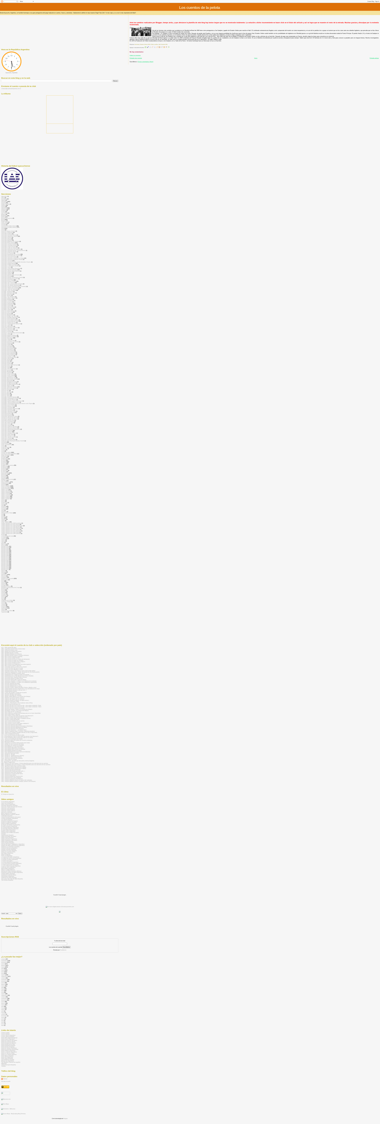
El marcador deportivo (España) (9, 828)
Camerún (3, 223)
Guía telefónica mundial (7, 1059)
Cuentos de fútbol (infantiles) (9, 453)
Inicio (255, 58)
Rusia (2, 590)
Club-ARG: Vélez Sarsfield (8, 290)
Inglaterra (3, 511)
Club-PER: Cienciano (7, 407)
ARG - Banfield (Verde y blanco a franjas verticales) (15, 655)
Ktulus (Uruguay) (5, 854)
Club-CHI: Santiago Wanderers (9, 317)
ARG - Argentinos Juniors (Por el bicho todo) (13, 648)
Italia (2, 518)
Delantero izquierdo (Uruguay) (9, 821)
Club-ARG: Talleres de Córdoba (9, 287)
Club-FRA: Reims (6, 366)
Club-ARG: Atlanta (6, 238)
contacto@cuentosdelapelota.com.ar (11, 88)
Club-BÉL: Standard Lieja (8, 293)
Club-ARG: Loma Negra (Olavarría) (10, 268)
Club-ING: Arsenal (6, 370)
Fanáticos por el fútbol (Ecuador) (10, 832)
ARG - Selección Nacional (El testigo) (11, 724)
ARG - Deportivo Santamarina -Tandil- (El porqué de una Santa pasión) (20, 672)
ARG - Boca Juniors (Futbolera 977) (10, 663)
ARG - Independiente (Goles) (9, 691)
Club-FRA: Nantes (6, 363)
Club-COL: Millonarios (7, 326)
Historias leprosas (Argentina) (9, 848)
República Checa (6, 586)
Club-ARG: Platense (6, 272)
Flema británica (5, 482)
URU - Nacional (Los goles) (8, 775)
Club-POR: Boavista (6, 415)
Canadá (3, 224)
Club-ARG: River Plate (7, 280)
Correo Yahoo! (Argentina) (8, 1035)
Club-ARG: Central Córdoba (8, 244)
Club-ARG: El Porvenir (7, 253)
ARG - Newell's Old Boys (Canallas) (10, 694)
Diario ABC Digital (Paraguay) (9, 1037)
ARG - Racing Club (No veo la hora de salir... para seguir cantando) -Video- (21, 706)
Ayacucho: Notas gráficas (8, 810)
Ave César (4, 213)
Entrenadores (5, 473)
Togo (2, 599)
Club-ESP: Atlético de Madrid (9, 336)
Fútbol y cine (4, 489)
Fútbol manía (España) (7, 837)
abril (2, 968)
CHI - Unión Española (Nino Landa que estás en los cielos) (17, 737)
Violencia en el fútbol (7, 610)
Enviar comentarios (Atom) (145, 61)
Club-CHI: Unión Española (8, 318)
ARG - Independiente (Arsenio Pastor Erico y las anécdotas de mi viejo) (20, 688)
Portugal (3, 585)
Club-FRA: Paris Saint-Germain (9, 365)
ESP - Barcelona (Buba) (7, 741)
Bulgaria (3, 220)
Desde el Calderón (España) (9, 822)
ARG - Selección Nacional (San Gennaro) (12, 728)
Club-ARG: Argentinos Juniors (9, 236)
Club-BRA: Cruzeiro (6, 302)
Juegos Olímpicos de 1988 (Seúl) (10, 532)
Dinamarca (4, 456)
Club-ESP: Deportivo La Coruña (10, 341)
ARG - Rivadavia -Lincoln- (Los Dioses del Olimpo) (15, 710)
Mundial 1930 (5, 546)
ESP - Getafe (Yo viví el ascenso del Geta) (12, 744)
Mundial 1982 (5, 560)
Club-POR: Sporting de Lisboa (9, 416)
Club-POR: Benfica (6, 413)
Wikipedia (4, 1063)
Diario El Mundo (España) (8, 1045)
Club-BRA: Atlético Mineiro (8, 298)
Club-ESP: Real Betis (7, 347)
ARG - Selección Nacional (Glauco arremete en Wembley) (16, 726)
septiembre (4, 976)
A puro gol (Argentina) (7, 803)
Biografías (4, 215)
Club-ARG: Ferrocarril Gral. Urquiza (10, 255)
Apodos (3, 202)
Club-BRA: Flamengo (7, 303)
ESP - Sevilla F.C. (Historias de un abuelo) (12, 755)
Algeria (3, 200)
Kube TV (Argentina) (6, 855)
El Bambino (4, 458)
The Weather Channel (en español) (10, 1062)
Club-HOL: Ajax (5, 367)
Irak (2, 514)
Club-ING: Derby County (7, 374)
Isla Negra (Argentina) (7, 853)
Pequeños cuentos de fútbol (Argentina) (12, 872)
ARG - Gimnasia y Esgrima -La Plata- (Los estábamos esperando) (19, 682)
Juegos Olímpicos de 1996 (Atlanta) (10, 533)
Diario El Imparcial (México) (8, 1043)
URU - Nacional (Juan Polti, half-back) (11, 772)
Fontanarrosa (5, 483)
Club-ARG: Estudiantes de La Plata (10, 254)
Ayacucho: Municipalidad (8, 809)
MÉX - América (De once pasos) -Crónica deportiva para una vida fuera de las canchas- (24, 763)
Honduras (4, 507)
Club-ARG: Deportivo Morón (8, 251)
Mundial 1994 (5, 564)
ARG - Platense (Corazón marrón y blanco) (12, 697)
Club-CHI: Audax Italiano (8, 311)
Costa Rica (4, 448)
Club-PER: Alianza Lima (7, 406)
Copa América (5, 443)
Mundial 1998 (5, 565)
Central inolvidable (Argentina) (9, 818)
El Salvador (4, 470)
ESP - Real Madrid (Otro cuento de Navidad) (13, 749)
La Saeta (3, 537)
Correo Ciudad (5, 1032)
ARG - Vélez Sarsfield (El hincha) (10, 733)
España (3, 478)
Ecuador (3, 457)
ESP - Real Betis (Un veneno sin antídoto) (12, 745)
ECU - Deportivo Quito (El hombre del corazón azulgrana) (16, 740)
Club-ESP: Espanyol (6, 343)
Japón (3, 520)
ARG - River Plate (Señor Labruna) (10, 714)
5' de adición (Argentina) (7, 801)
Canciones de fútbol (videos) (9, 227)
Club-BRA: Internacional (7, 307)
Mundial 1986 (5, 561)
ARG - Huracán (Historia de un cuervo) (11, 686)
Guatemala (4, 502)
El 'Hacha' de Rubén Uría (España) (10, 824)
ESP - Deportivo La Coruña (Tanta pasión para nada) (15, 742)
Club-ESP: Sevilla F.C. (7, 356)
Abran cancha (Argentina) (8, 804)
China (3, 229)
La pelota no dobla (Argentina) (9, 859)
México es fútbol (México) (8, 869)
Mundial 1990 (5, 563)
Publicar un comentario (135, 55)
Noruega (3, 572)
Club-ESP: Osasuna (6, 345)
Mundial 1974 (5, 558)
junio (2, 971)
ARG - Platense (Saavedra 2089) (10, 701)
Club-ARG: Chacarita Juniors (9, 245)
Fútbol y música (5, 496)
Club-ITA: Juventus (6, 392)
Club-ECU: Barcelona (7, 329)
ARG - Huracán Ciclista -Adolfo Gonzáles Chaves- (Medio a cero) (18, 687)
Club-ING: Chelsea (6, 372)
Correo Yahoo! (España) (7, 1036)
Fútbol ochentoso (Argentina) (9, 839)
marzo (3, 967)
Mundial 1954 (5, 551)
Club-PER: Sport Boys (7, 410)
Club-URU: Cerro (6, 424)
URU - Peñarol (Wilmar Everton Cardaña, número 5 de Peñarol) (18, 781)
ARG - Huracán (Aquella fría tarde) (10, 683)
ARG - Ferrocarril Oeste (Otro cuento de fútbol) (13, 679)
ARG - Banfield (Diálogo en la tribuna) (11, 654)
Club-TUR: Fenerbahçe (7, 421)
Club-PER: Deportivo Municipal (9, 408)
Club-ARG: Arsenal (6, 237)
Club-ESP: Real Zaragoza (8, 354)
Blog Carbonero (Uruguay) (8, 813)
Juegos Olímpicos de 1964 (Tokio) (10, 529)
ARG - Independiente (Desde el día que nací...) (13, 690)
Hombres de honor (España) (9, 850)
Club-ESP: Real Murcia (7, 349)
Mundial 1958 (5, 552)
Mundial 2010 (5, 569)
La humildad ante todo (7, 536)
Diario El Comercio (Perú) (8, 1041)
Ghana (3, 500)
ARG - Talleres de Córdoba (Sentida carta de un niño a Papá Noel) (19, 732)
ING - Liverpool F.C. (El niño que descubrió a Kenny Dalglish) (17, 760)
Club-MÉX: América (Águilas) (9, 397)
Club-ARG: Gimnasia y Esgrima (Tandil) (12, 259)
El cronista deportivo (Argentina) (10, 827)
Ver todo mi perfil (5, 1081)
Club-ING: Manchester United (9, 379)
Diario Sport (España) (7, 1058)
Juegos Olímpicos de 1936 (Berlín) (10, 527)
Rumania (3, 588)
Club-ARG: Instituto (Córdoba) (9, 264)
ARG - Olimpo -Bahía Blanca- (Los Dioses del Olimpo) (15, 696)
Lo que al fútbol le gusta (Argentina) (10, 866)
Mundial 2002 (5, 567)
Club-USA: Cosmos (6, 438)
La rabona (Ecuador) (6, 860)
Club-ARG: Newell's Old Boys (9, 269)
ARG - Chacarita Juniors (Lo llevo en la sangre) (14, 666)
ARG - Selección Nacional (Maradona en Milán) (14, 727)
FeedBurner (63, 950)
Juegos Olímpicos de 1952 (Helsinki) (11, 528)
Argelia (3, 206)
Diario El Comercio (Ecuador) (9, 1040)
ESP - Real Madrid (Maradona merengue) (12, 748)
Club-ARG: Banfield (6, 240)
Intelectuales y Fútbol (7, 513)
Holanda (3, 506)
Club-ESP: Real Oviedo (7, 350)
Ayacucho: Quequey (6, 812)
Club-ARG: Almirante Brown (8, 235)
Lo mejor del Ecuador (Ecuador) (10, 864)
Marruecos (4, 543)
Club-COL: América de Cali (8, 322)
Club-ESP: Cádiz (5, 339)
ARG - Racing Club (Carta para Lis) (10, 704)
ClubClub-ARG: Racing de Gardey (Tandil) (12, 440)
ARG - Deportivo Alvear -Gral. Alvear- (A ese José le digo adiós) (18, 670)
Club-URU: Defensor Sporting (9, 426)
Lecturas (3, 538)
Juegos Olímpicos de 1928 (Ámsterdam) (12, 525)
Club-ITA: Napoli (5, 394)
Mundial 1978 (5, 559)
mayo (2, 970)
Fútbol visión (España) (7, 841)
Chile (2, 228)
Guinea (3, 504)
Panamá (3, 576)
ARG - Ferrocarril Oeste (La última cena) (12, 678)
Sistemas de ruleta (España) (9, 877)
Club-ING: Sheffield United (8, 383)
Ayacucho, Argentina (11, 72)
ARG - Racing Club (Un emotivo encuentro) (13, 708)
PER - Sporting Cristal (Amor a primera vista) (13, 766)
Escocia (3, 475)
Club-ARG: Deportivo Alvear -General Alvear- (13, 250)
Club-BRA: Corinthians (7, 300)
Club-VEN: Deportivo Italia (8, 439)
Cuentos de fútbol (6, 452)
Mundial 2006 (5, 568)
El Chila (3, 460)
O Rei (2, 573)
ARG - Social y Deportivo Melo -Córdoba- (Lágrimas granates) (18, 731)
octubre (3, 959)
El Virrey (3, 471)
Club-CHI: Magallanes (7, 314)
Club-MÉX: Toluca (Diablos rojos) (10, 402)
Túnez (3, 603)
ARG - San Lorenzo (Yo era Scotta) (10, 722)
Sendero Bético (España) (8, 873)
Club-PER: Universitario (7, 412)
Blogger (65, 1118)
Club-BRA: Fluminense (7, 304)
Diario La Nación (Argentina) (9, 1052)
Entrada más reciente (136, 58)
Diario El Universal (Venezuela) (9, 1049)
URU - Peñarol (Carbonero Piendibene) (12, 778)
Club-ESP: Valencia (6, 358)
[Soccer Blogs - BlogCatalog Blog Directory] (13, 1113)
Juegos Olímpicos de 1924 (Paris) (10, 524)
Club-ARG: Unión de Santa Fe (9, 289)
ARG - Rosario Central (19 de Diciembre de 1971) (14, 717)
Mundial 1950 (164, 44)
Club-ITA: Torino (5, 395)
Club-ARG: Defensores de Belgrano (11, 249)
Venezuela (4, 608)
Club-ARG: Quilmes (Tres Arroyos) (10, 275)
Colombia (4, 442)
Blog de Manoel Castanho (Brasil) (10, 814)
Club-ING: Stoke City (6, 385)
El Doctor (3, 462)
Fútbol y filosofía (5, 491)
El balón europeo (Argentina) (9, 826)
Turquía (3, 604)
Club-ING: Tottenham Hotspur (9, 386)
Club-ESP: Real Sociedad (8, 352)
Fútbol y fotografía (6, 492)
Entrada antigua (374, 58)
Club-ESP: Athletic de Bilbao (9, 335)
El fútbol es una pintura (7, 465)
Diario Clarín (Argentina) (7, 1039)
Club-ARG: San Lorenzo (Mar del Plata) (12, 284)
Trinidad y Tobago (6, 601)
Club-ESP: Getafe (6, 344)
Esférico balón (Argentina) (8, 831)
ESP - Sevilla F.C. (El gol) (8, 754)
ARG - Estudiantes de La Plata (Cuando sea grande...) (15, 674)
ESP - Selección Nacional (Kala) (10, 753)
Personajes (4, 579)
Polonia (3, 583)
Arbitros (3, 205)
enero (2, 963)
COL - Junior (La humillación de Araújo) (12, 739)
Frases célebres (5, 485)
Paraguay (4, 577)
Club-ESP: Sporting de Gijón (9, 357)
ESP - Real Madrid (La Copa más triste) (11, 746)
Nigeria (3, 570)
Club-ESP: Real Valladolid (8, 353)
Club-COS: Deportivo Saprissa (9, 327)
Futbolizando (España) (7, 835)
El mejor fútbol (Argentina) (8, 830)
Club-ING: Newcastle (7, 380)
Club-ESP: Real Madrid (7, 348)
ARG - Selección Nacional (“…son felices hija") (13, 730)
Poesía (3, 582)
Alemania (3, 199)
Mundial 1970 (5, 556)
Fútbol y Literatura (6, 494)
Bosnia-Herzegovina (6, 218)
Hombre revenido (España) (8, 849)
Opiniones (4, 574)
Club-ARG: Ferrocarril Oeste (8, 256)
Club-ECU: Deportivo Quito (8, 330)
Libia (2, 542)
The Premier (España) (7, 880)
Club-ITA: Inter (5, 390)
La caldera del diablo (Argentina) (10, 857)
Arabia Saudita (5, 204)
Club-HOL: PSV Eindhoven (8, 368)
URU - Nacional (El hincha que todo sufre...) (13, 771)
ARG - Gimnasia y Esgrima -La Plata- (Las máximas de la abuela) (18, 681)
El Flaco (3, 464)
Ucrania (3, 605)
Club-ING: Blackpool (6, 371)
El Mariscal (4, 466)
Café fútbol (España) (6, 815)
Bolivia (3, 217)
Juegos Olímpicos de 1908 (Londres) (11, 523)
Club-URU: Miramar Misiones (9, 428)
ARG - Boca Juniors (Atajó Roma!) (10, 657)
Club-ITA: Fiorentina (6, 389)
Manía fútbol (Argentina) (7, 868)
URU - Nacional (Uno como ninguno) (11, 777)
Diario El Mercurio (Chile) (8, 1044)
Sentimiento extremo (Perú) (8, 875)
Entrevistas (4, 474)
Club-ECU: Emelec (6, 331)
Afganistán (4, 196)
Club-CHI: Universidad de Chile (9, 321)
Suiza (2, 597)
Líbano (3, 540)
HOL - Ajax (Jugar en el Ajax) (9, 759)
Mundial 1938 (5, 549)
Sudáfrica (3, 595)
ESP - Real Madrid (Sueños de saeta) (11, 750)
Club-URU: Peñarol (6, 431)
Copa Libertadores (6, 444)
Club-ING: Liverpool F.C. (7, 376)
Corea (3, 446)
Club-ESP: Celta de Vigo (8, 340)
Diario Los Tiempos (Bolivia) (9, 1054)
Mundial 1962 (5, 554)
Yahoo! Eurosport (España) (8, 1064)
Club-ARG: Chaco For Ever (8, 246)
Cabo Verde (4, 222)
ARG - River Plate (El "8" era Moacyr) (11, 712)
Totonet (5, 1079)
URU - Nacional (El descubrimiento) (11, 769)
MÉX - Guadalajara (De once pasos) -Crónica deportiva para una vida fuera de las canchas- (26, 764)
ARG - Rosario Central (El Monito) (10, 719)
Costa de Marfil (5, 447)
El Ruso (3, 469)
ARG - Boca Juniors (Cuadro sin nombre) (12, 660)
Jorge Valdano (5, 522)
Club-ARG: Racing (6, 276)
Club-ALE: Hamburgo (7, 232)
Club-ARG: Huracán (6, 260)
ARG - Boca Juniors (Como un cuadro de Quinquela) (15, 659)
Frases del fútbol (5, 487)
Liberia (3, 541)
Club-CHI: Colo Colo (6, 312)
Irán (2, 515)
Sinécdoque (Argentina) (7, 876)
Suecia (3, 596)
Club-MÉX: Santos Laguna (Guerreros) (11, 401)
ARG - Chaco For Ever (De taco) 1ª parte (12, 668)
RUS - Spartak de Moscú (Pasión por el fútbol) (13, 768)
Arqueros (3, 209)
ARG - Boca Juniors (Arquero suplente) (11, 656)
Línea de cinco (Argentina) (8, 867)
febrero (3, 965)
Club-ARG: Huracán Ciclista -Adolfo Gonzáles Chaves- (16, 262)
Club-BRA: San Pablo (7, 308)
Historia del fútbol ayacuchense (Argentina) (13, 845)
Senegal (3, 591)
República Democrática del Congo (10, 587)
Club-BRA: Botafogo (6, 299)
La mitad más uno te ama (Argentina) (11, 858)
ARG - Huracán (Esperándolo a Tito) (11, 685)
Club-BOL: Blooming (6, 294)
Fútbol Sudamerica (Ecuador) (9, 840)
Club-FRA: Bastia (6, 359)
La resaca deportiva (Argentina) (9, 862)
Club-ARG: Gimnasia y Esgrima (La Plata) (12, 258)
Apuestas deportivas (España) (9, 805)
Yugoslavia (4, 612)
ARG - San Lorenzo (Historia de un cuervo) (12, 721)
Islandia (3, 516)
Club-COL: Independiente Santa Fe (10, 323)
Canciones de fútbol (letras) (8, 226)
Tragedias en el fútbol (7, 600)
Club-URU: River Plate (7, 434)
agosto (3, 974)
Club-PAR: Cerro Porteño (8, 404)
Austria (3, 211)
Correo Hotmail (5, 1034)
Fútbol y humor (5, 493)
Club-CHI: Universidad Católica (9, 320)
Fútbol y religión (5, 498)
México (3, 545)
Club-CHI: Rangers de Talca (8, 316)
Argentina (4, 208)
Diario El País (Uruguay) (7, 1046)
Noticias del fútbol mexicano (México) (11, 871)
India (2, 510)
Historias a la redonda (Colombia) (10, 846)
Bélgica (3, 214)
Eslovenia (4, 476)
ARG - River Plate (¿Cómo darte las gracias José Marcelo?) (17, 715)
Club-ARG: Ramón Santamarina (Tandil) (12, 277)
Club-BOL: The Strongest (8, 296)
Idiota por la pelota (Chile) (8, 851)
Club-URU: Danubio (6, 425)
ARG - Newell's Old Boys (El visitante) (11, 695)
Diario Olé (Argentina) (7, 1057)
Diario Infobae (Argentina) (8, 1050)
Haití (160, 44)
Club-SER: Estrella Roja (7, 420)
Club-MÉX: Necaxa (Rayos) (8, 399)
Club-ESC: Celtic (5, 334)
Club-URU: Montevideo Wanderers (10, 429)
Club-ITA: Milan (5, 393)
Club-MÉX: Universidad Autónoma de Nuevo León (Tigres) (17, 403)
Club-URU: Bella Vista (7, 422)
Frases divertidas (5, 488)
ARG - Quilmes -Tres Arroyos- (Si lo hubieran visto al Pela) (17, 703)
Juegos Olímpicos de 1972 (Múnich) (11, 531)
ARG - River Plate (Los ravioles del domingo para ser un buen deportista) (21, 713)
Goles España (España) (7, 842)
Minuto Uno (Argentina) (7, 1061)
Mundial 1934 (5, 547)
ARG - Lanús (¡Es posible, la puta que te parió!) (14, 692)
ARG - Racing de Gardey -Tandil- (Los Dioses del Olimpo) (16, 709)
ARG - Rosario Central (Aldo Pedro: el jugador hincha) (15, 718)
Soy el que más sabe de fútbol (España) (12, 878)
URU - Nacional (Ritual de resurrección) (12, 776)
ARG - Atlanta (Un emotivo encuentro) (11, 651)
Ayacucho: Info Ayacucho (8, 808)
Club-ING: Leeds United (7, 375)
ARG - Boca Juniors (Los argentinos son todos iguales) (16, 664)
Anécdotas (136, 44)
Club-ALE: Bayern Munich (8, 231)
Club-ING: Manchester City (8, 377)
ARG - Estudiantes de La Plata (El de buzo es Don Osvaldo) (17, 675)
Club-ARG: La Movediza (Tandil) (10, 266)
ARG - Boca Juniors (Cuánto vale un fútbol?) (13, 661)
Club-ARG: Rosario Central (8, 281)
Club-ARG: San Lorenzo (7, 282)
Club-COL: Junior (6, 325)
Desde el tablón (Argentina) (8, 823)
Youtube (3, 1066)
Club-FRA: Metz (5, 361)
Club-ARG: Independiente (8, 263)
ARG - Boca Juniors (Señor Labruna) (11, 665)
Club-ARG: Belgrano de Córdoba (10, 241)
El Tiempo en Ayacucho (7, 794)
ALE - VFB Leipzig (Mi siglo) (8, 647)
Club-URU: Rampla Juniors (8, 433)
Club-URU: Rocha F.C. (7, 435)
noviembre (4, 960)
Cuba (2, 451)
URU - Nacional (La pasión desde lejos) (12, 773)
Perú (2, 581)
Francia (3, 484)
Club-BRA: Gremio (6, 305)
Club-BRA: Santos (6, 309)
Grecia (3, 501)
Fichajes (3, 833)
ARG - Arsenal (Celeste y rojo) (9, 650)
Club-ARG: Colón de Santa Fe (9, 247)
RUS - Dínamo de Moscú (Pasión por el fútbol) (13, 767)
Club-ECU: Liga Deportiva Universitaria (11, 332)
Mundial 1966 (5, 555)
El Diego (3, 461)
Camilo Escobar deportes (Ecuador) (11, 817)
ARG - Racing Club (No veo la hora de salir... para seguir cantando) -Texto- (21, 705)
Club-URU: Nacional (6, 430)
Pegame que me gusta (7, 578)
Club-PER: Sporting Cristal (8, 411)
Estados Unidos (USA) (145, 44)
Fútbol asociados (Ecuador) (8, 836)
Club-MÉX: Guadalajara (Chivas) (10, 398)
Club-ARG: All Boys (6, 233)
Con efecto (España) (6, 819)
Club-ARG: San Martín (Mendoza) (10, 285)
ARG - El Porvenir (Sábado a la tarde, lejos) (13, 673)
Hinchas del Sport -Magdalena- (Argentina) (12, 844)
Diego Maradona (5, 455)
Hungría (3, 509)
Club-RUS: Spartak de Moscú (9, 419)
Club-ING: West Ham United (8, 388)
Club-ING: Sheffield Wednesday (9, 384)
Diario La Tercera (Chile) (8, 1053)
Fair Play (3, 480)
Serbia (3, 592)
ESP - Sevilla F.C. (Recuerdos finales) (11, 757)
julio (2, 973)
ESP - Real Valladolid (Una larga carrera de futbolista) (15, 751)
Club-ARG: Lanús (6, 267)
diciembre (4, 962)
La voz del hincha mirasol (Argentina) (11, 863)
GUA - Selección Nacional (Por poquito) (12, 758)
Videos (3, 609)
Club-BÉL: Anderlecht (7, 291)
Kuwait (3, 534)
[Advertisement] (166, 19)
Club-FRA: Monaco (6, 362)
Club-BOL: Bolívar (6, 295)
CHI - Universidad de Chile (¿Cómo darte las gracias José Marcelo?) (19, 736)
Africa (2, 197)
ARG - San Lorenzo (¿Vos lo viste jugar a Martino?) (15, 723)
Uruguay (3, 606)
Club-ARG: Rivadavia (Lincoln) (9, 278)
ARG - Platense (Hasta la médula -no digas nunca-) (15, 700)
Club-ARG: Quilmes (6, 273)
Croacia (3, 449)
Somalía (3, 594)
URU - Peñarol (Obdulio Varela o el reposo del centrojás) (16, 780)
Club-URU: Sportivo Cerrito (8, 437)
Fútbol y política (154, 44)
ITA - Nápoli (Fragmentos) (8, 762)
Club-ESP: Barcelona (7, 338)
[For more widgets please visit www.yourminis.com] (60, 906)
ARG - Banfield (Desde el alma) (9, 652)
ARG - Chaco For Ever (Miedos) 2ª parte (12, 669)
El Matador (4, 467)
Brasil (2, 219)
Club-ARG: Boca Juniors (7, 242)
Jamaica (3, 519)
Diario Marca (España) (7, 1055)
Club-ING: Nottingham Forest (9, 381)
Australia (3, 210)
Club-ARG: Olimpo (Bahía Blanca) (10, 271)
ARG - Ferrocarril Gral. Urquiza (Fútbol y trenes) (14, 677)
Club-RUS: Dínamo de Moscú (9, 417)
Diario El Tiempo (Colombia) (9, 1048)
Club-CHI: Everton (6, 313)
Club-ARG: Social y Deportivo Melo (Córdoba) (13, 286)
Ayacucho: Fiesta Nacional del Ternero (11, 806)
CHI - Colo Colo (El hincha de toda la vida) (12, 735)
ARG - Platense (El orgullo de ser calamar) (12, 699)
